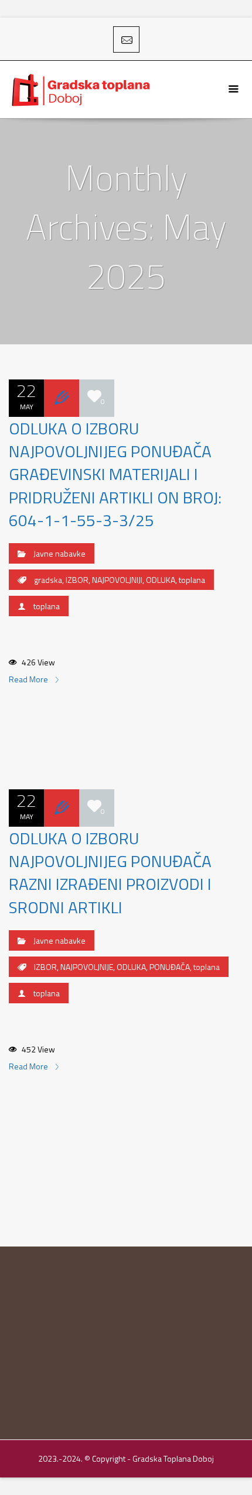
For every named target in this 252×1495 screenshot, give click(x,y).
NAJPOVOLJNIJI (117, 580)
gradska (48, 580)
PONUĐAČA (169, 967)
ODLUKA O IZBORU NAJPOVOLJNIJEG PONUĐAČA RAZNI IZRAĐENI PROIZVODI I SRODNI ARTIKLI (110, 873)
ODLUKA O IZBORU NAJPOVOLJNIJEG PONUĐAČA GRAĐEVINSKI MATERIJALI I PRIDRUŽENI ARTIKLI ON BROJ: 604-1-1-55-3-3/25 (115, 474)
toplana (192, 580)
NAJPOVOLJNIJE (86, 967)
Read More (29, 679)
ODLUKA (160, 580)
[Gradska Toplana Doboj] (82, 89)
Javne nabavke (59, 553)
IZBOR (77, 580)
